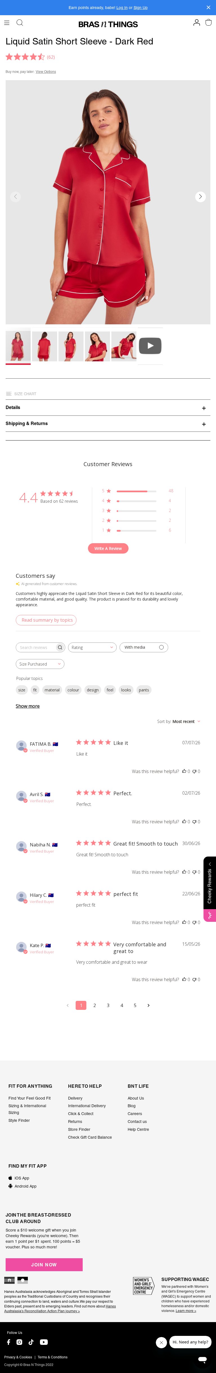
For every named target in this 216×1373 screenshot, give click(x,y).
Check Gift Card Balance (90, 1137)
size (21, 690)
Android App (26, 1186)
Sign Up (141, 7)
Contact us (137, 1121)
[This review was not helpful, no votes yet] (194, 771)
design (93, 690)
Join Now (44, 1265)
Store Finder (79, 1129)
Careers (135, 1113)
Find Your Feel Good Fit (29, 1098)
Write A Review (108, 548)
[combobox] (92, 647)
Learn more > (186, 1311)
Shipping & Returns (27, 423)
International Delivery (87, 1106)
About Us (136, 1098)
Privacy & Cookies (18, 1357)
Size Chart (25, 394)
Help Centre (138, 1129)
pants (144, 690)
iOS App (22, 1178)
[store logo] (108, 24)
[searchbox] (35, 647)
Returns (75, 1121)
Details (13, 407)
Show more (28, 706)
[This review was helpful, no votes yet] (184, 771)
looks (126, 690)
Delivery (75, 1098)
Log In (122, 7)
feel (110, 690)
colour (73, 690)
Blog (132, 1106)
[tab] (108, 407)
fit (35, 690)
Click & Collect (80, 1113)
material (52, 690)
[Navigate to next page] (148, 1005)
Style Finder (19, 1120)
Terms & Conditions (53, 1357)
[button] (200, 197)
